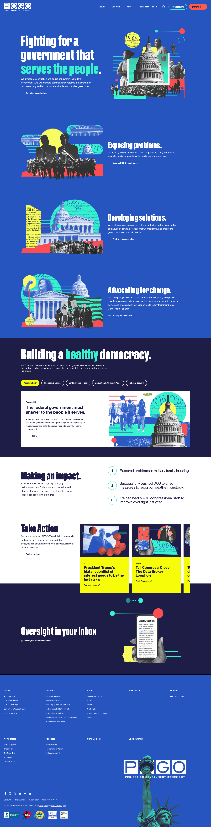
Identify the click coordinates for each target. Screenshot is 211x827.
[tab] (30, 383)
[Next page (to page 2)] (140, 600)
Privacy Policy (43, 806)
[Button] (164, 7)
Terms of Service (56, 806)
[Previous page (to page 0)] (128, 600)
